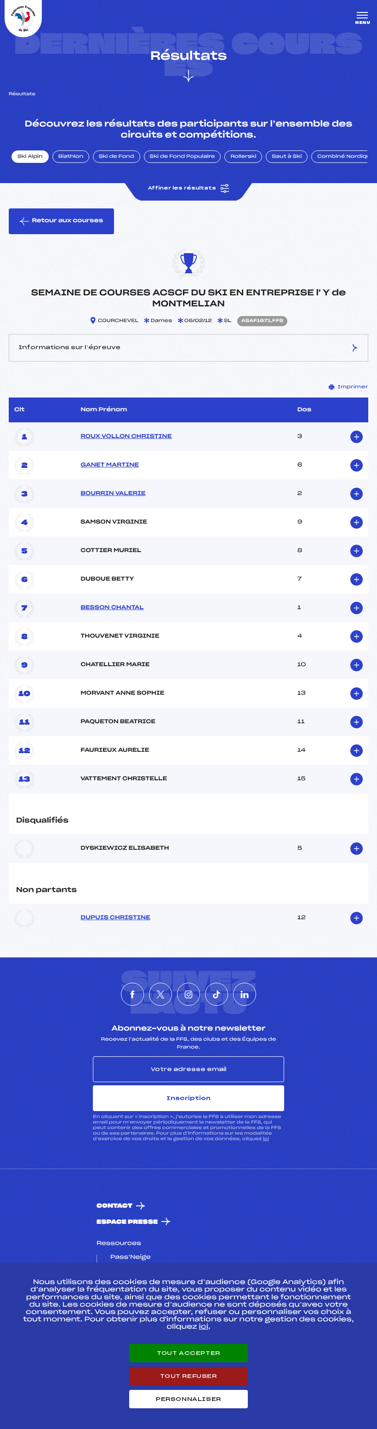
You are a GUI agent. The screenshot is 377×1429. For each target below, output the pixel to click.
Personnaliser (188, 1399)
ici (266, 1139)
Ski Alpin (30, 157)
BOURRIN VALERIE (112, 493)
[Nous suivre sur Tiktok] (216, 994)
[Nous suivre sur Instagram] (188, 994)
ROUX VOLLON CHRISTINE (125, 436)
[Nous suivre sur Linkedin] (244, 994)
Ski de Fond (116, 157)
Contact (114, 1206)
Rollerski (243, 157)
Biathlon (70, 157)
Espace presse (127, 1222)
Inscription (188, 1098)
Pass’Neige (130, 1257)
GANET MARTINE (109, 465)
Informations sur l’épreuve (69, 347)
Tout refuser (188, 1376)
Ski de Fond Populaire (182, 157)
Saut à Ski (287, 157)
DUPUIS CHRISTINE (115, 918)
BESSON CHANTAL (111, 608)
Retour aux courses (67, 221)
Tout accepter (188, 1353)
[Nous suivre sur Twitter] (160, 994)
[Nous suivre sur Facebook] (132, 994)
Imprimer (352, 387)
